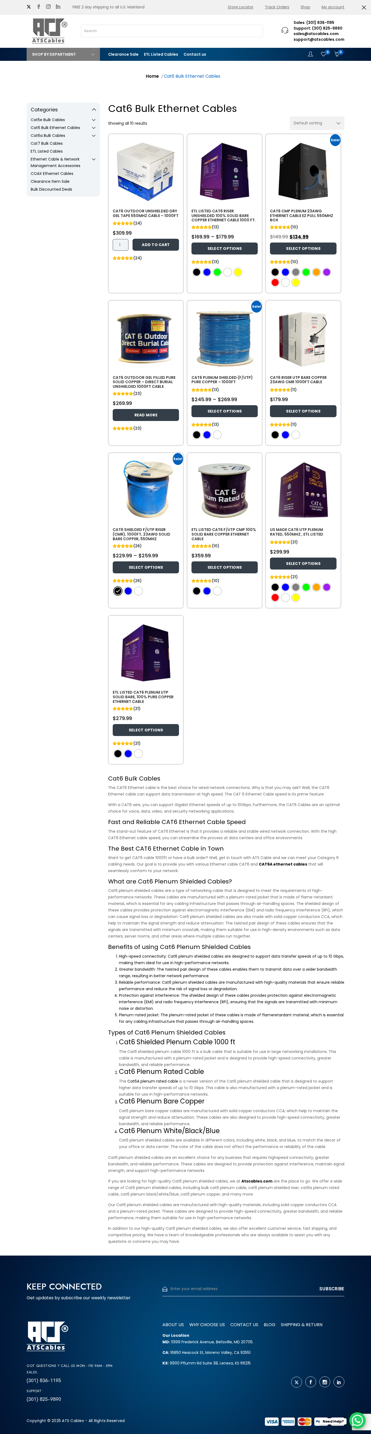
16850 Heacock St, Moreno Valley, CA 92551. (206, 1352)
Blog (269, 1325)
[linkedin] (58, 7)
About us (173, 1325)
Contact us (195, 54)
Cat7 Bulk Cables (47, 143)
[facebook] (38, 7)
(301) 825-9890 (44, 1399)
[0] (323, 54)
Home (152, 76)
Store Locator (240, 7)
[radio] (197, 272)
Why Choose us (207, 1325)
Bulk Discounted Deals (51, 189)
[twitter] (29, 7)
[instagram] (48, 7)
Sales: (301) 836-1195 (314, 22)
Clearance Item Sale (50, 181)
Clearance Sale (123, 54)
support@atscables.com (319, 39)
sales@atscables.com (316, 33)
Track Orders (277, 7)
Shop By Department (54, 54)
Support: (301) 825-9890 (318, 28)
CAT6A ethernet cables (283, 864)
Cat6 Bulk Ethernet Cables (55, 127)
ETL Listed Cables (161, 54)
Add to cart (156, 244)
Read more (146, 415)
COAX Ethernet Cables (52, 173)
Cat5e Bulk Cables (48, 119)
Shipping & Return (301, 1325)
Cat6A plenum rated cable (152, 1081)
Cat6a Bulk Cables (48, 135)
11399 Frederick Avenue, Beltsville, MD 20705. (207, 1342)
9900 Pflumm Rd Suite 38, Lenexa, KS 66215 (206, 1363)
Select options (224, 248)
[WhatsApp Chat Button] (357, 1420)
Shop (305, 7)
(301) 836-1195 (44, 1380)
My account (333, 7)
